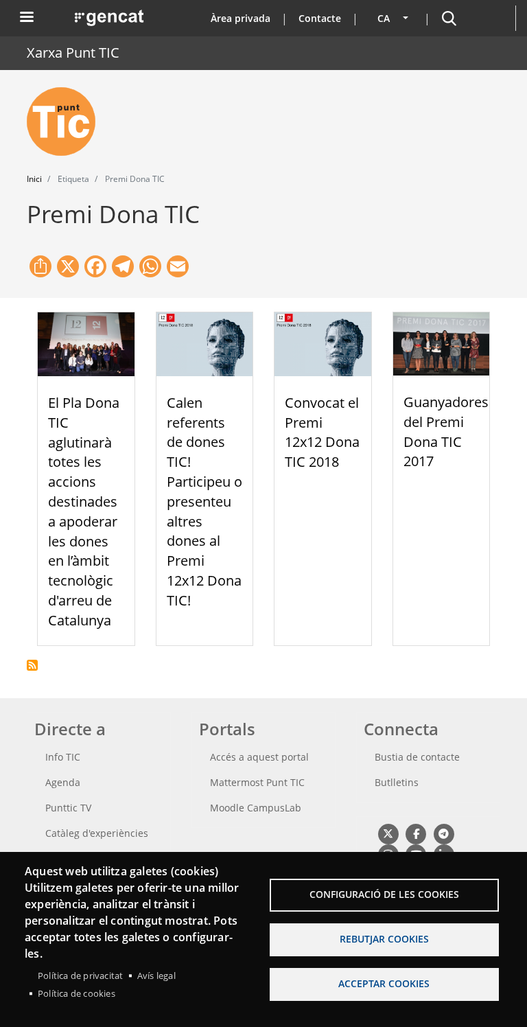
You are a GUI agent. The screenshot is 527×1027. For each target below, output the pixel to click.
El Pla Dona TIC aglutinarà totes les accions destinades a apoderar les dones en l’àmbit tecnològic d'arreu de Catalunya (83, 511)
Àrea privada (240, 18)
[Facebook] (415, 834)
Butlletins (397, 782)
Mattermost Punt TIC (257, 782)
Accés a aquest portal (259, 756)
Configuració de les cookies (384, 894)
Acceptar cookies (384, 983)
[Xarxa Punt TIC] (66, 121)
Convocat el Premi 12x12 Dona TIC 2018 (322, 432)
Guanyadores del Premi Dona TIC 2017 (446, 431)
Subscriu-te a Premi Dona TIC (32, 665)
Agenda (62, 782)
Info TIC (62, 756)
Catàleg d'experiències (96, 833)
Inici (34, 179)
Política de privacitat (80, 975)
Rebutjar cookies (384, 938)
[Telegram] (443, 834)
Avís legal (156, 975)
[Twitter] (388, 834)
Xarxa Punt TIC (73, 52)
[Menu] (26, 18)
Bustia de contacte (417, 756)
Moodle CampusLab (255, 807)
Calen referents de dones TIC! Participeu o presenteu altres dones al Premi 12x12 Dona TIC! (204, 501)
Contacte (319, 18)
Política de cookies (76, 993)
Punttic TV (68, 807)
